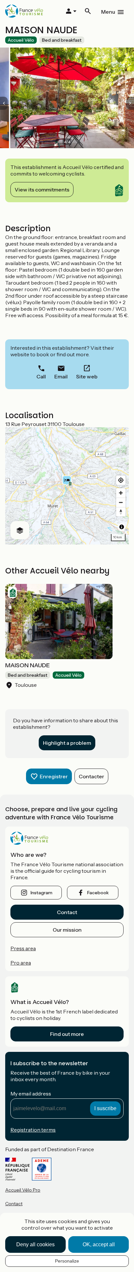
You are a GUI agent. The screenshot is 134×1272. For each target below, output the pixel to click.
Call (41, 376)
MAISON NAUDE (27, 665)
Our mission (67, 929)
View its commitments (42, 189)
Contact (67, 912)
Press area (23, 948)
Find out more (67, 1034)
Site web (87, 376)
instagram (41, 893)
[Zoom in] (121, 493)
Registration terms (33, 1129)
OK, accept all (99, 1244)
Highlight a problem (67, 743)
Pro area (20, 962)
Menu (108, 11)
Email (61, 376)
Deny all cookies (35, 1244)
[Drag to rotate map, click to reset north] (121, 511)
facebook (98, 893)
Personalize (67, 1261)
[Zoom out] (121, 502)
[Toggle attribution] (122, 527)
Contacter (91, 776)
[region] (67, 485)
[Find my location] (121, 480)
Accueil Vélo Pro (22, 1190)
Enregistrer (54, 776)
